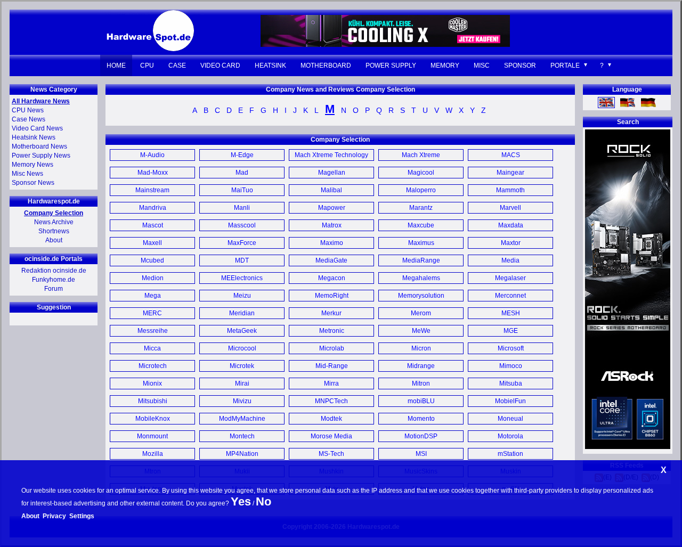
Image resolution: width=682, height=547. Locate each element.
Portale (565, 65)
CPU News (28, 110)
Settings (81, 516)
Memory (445, 65)
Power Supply (391, 65)
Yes (241, 501)
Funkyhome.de (53, 279)
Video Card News (37, 128)
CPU (147, 65)
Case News (28, 119)
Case (177, 65)
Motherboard (326, 65)
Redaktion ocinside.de (53, 270)
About (53, 240)
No (263, 501)
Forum (53, 288)
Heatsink (270, 65)
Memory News (32, 164)
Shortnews (53, 231)
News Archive (54, 222)
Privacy (54, 516)
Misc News (27, 173)
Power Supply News (41, 155)
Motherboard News (39, 146)
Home (116, 65)
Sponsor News (33, 182)
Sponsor (520, 65)
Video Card (220, 65)
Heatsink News (33, 137)
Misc (482, 65)
